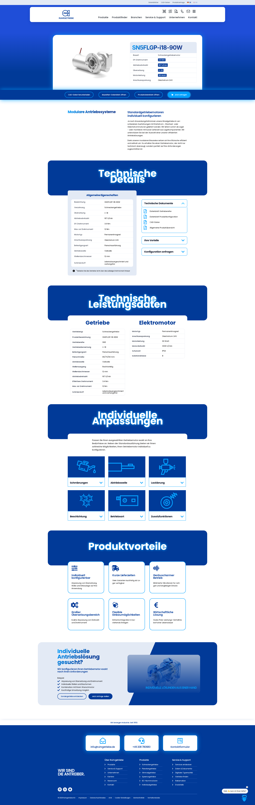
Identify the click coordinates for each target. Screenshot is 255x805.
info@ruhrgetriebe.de (103, 747)
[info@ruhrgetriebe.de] (103, 741)
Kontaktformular (180, 747)
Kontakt (192, 17)
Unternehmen (177, 17)
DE (190, 2)
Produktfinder (119, 17)
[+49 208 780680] (141, 741)
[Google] (65, 789)
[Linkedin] (60, 789)
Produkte (103, 17)
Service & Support (155, 17)
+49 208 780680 (141, 747)
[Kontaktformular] (180, 741)
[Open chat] (244, 798)
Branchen (136, 17)
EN (196, 2)
